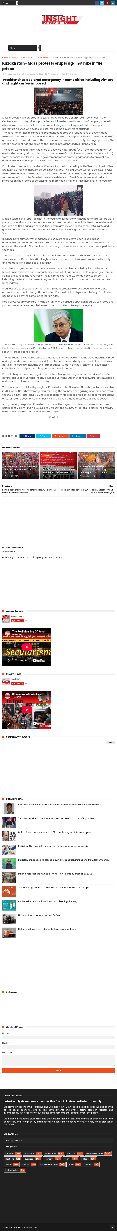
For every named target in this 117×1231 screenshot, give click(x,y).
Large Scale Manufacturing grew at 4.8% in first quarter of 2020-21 (55, 873)
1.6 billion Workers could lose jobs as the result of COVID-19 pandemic (57, 818)
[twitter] (102, 3)
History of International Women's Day (39, 915)
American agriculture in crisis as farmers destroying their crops (53, 887)
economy (9, 455)
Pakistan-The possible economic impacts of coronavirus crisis (53, 846)
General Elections (94, 1153)
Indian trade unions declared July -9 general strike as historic (21, 469)
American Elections (49, 1164)
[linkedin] (113, 3)
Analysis (16, 57)
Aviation (88, 1164)
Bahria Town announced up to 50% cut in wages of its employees (54, 832)
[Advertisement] (58, 33)
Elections (9, 1159)
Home (5, 57)
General (25, 1164)
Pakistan (9, 1153)
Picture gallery (12, 1170)
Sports (67, 1159)
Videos (8, 1164)
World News (42, 57)
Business (29, 1159)
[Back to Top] (112, 1227)
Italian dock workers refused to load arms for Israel (47, 929)
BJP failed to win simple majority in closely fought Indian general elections (94, 469)
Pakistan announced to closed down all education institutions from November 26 (63, 859)
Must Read (28, 57)
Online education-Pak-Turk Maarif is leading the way (47, 901)
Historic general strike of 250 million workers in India (59, 471)
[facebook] (97, 3)
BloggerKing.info (29, 1227)
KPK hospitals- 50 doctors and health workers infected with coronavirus (58, 804)
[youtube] (107, 3)
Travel (71, 1164)
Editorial (85, 1159)
